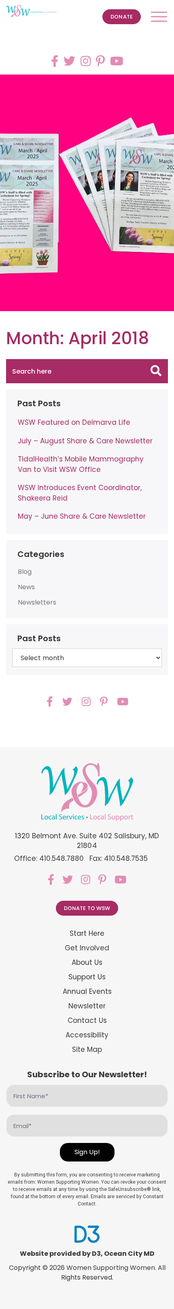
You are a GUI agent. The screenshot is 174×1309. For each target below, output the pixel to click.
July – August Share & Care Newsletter (85, 441)
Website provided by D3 (60, 1253)
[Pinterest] (100, 61)
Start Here (87, 933)
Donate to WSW (87, 908)
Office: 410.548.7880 (49, 858)
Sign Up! (87, 1152)
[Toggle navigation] (159, 17)
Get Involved (87, 948)
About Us (87, 962)
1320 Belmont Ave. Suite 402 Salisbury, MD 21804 (87, 840)
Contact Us (87, 1020)
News (26, 587)
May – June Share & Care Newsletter (82, 516)
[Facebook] (54, 61)
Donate (121, 17)
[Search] (156, 371)
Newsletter (87, 1006)
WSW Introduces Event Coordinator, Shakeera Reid (80, 493)
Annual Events (87, 991)
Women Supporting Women (110, 1267)
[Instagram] (86, 61)
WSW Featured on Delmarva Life (74, 422)
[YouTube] (116, 61)
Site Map (87, 1049)
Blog (25, 571)
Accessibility (87, 1035)
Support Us (87, 977)
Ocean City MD (129, 1253)
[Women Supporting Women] (31, 11)
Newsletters (37, 602)
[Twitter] (69, 61)
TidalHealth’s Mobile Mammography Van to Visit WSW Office (81, 464)
